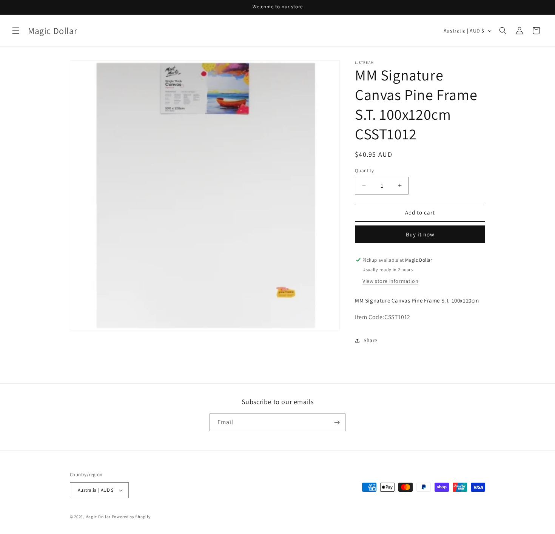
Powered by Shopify (131, 516)
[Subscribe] (336, 422)
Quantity (364, 170)
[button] (16, 30)
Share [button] (371, 340)
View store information (390, 281)
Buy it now (420, 234)
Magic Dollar (98, 516)
